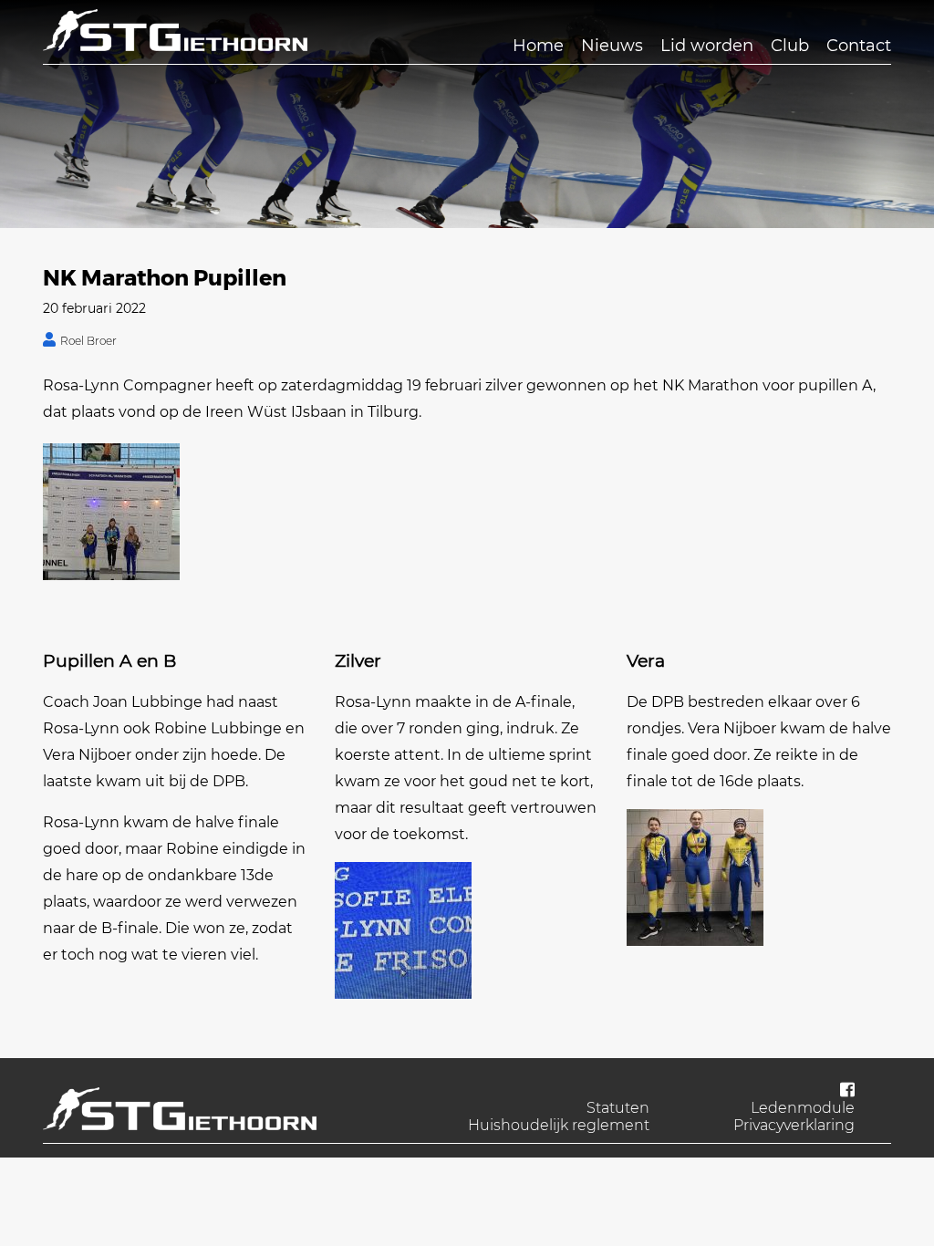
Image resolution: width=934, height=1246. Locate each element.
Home (538, 46)
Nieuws (612, 46)
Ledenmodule (803, 1107)
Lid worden (706, 46)
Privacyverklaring (794, 1125)
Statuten (617, 1107)
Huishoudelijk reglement (558, 1125)
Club (790, 46)
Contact (858, 46)
